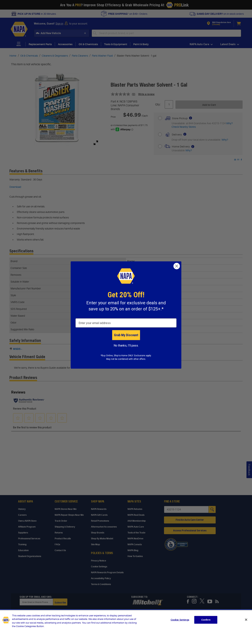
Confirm (205, 619)
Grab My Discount (126, 335)
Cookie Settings (180, 619)
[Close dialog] (176, 266)
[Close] (246, 620)
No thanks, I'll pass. (126, 345)
